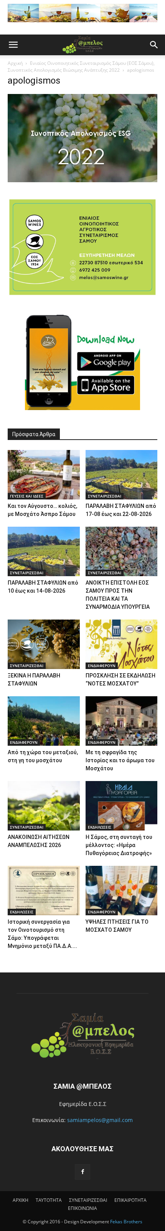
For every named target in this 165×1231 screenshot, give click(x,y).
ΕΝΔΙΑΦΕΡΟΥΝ (102, 665)
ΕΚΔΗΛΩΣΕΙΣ (99, 827)
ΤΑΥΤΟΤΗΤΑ (49, 1200)
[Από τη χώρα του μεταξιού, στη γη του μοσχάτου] (44, 721)
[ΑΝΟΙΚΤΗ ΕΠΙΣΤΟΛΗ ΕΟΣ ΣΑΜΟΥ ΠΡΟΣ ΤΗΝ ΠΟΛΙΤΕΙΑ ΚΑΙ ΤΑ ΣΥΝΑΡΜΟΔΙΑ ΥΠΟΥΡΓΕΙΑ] (122, 551)
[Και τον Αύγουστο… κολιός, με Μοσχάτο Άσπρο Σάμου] (44, 474)
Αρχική (15, 63)
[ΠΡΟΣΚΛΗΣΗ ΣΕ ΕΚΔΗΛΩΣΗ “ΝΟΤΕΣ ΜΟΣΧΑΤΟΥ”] (122, 644)
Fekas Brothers (125, 1221)
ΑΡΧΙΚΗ (20, 1200)
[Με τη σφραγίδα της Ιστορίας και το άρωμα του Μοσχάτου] (122, 721)
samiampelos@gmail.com (100, 1120)
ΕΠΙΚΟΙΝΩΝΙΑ (82, 1208)
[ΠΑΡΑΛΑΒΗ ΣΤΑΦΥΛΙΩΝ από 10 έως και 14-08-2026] (44, 551)
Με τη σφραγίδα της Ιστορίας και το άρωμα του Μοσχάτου (120, 760)
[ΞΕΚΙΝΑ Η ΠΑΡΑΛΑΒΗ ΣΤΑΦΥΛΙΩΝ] (44, 644)
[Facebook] (82, 1172)
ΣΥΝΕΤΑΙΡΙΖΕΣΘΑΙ (104, 496)
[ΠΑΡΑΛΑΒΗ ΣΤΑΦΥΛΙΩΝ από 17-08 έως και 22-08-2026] (122, 474)
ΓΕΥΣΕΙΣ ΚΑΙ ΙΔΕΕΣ (26, 496)
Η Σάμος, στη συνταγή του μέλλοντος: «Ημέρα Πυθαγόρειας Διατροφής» (119, 845)
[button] (13, 45)
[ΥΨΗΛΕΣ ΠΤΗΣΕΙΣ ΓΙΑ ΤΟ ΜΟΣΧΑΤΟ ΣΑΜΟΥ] (122, 890)
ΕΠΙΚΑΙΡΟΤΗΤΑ (130, 1200)
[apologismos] (82, 180)
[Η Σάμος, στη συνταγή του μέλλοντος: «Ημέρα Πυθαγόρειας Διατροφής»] (122, 806)
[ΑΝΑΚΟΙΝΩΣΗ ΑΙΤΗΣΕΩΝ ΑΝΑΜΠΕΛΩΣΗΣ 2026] (44, 806)
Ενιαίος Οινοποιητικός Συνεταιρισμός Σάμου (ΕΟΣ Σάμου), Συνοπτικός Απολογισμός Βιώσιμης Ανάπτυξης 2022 (81, 66)
